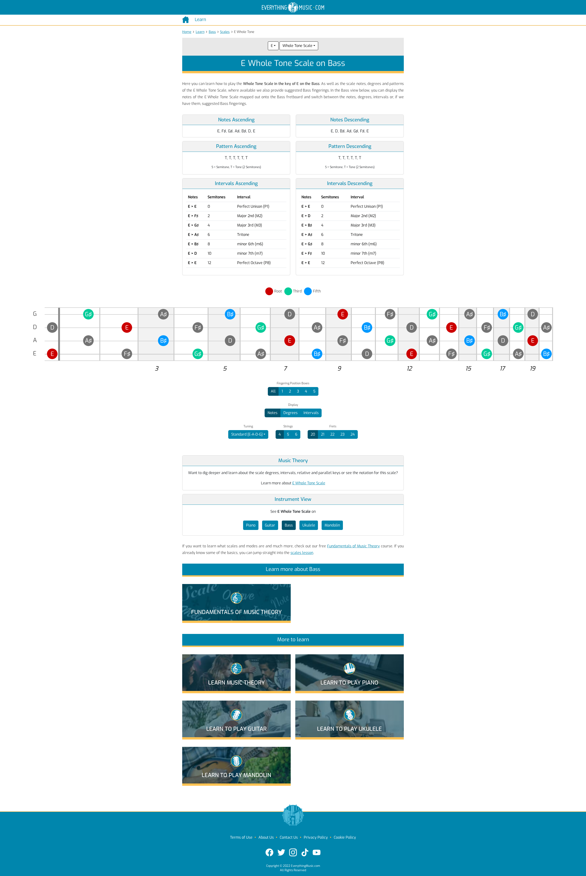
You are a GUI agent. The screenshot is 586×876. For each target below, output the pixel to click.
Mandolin (332, 525)
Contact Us (289, 837)
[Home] (186, 19)
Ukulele (308, 525)
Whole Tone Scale (297, 45)
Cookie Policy (345, 837)
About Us (266, 837)
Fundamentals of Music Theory (353, 546)
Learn (200, 32)
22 (332, 434)
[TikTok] (305, 852)
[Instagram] (293, 852)
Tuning (248, 426)
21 (322, 434)
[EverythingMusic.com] (293, 7)
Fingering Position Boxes (293, 383)
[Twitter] (281, 852)
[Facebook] (269, 852)
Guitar (270, 525)
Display (293, 405)
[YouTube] (316, 852)
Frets (332, 426)
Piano (250, 525)
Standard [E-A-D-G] (247, 434)
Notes (272, 412)
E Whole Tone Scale (308, 483)
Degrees (290, 412)
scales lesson (301, 552)
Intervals (311, 412)
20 (313, 434)
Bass (212, 32)
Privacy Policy (316, 837)
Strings (288, 426)
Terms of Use (241, 837)
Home (186, 32)
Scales (225, 32)
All (273, 391)
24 (352, 434)
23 (342, 434)
